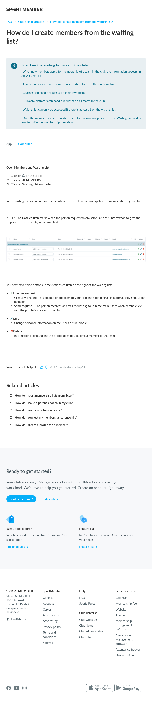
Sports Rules (87, 603)
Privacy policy (52, 627)
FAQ (9, 21)
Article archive (52, 615)
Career (47, 609)
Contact (48, 597)
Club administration (31, 21)
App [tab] (9, 144)
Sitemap (48, 642)
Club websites (88, 619)
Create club (47, 499)
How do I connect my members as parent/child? (46, 417)
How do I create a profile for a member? (41, 425)
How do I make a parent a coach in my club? (44, 403)
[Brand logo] (24, 10)
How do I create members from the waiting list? (81, 21)
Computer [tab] (25, 144)
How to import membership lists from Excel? (44, 395)
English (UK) (19, 619)
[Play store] (127, 688)
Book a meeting (20, 499)
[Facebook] (8, 688)
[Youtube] (16, 688)
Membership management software (124, 625)
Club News (86, 625)
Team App (122, 615)
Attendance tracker (128, 649)
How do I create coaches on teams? (38, 410)
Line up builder (125, 655)
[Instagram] (24, 688)
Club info (85, 637)
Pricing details (16, 546)
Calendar (121, 597)
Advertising (50, 621)
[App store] (99, 688)
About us (48, 603)
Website (121, 609)
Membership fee (126, 603)
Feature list (87, 546)
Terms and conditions (49, 634)
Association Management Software (124, 639)
